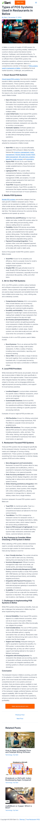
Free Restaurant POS (33, 819)
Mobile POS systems (9, 199)
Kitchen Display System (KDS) (25, 154)
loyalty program (18, 159)
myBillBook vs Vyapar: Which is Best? (18, 807)
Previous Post (19, 715)
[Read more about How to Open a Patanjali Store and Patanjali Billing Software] (19, 740)
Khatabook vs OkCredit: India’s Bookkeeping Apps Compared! (18, 779)
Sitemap (22, 819)
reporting (9, 159)
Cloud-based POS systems (11, 79)
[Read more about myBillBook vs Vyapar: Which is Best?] (19, 795)
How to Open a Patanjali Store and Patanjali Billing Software (18, 751)
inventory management (21, 152)
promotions (30, 159)
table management (12, 157)
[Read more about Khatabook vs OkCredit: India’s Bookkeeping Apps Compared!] (19, 768)
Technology (8, 755)
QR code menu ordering (27, 157)
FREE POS (20, 2)
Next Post (20, 718)
